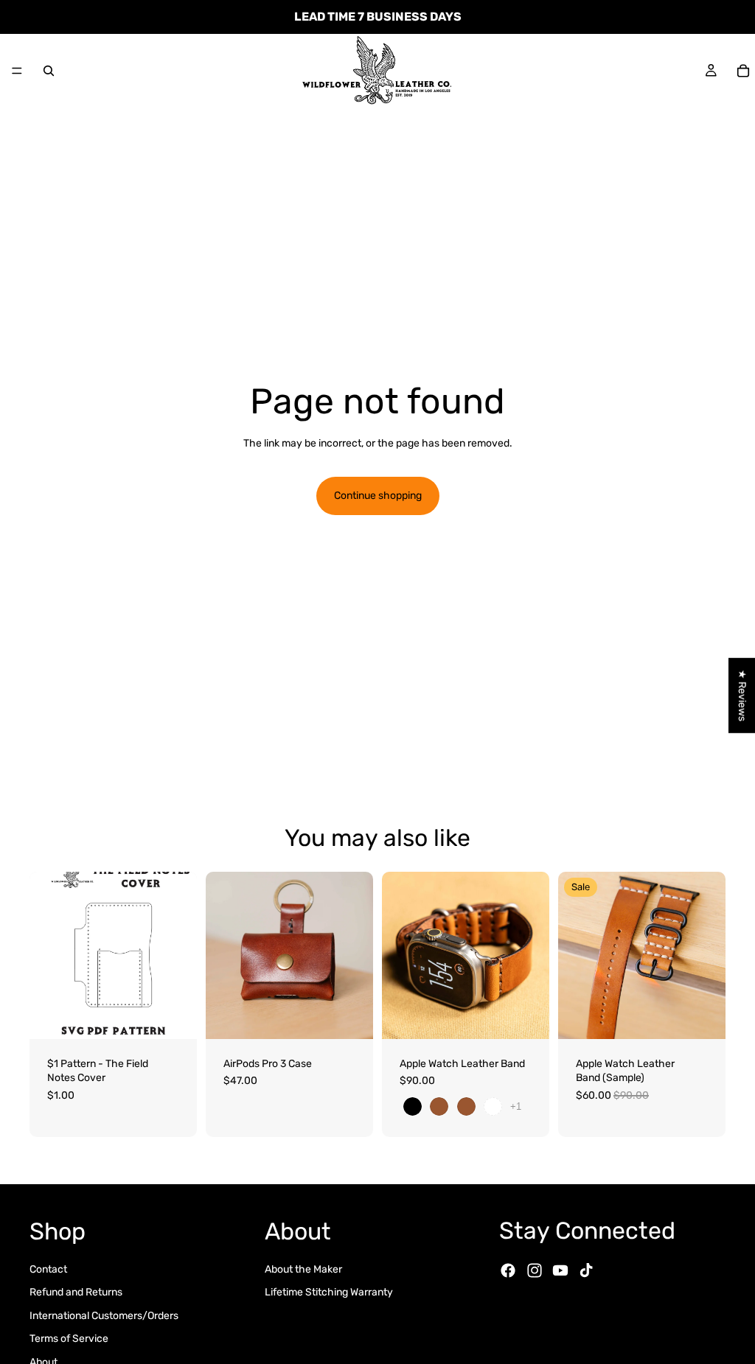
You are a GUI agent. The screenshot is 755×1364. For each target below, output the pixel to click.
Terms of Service (68, 1338)
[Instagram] (534, 1270)
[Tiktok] (586, 1270)
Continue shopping (378, 495)
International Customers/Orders (103, 1315)
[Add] (174, 1016)
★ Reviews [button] (742, 695)
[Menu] (17, 71)
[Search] (48, 71)
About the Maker (303, 1268)
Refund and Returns (75, 1292)
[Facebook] (508, 1270)
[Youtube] (560, 1270)
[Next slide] (357, 955)
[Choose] (350, 1016)
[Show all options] (515, 1106)
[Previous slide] (222, 955)
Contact (48, 1268)
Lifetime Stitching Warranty (329, 1292)
